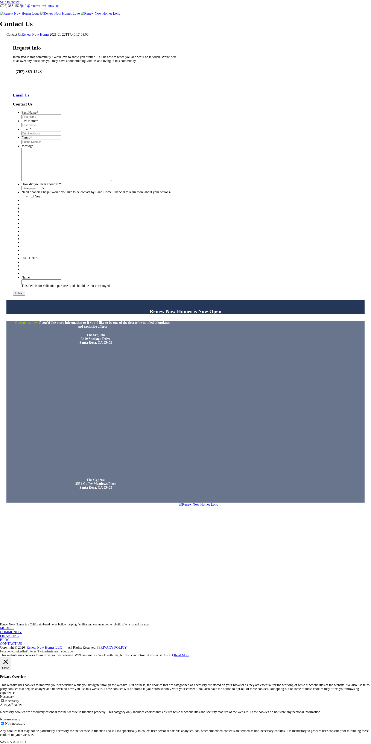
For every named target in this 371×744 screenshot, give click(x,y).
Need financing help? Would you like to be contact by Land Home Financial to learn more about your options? (96, 192)
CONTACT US (11, 643)
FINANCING (9, 636)
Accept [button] (168, 655)
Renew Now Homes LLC (44, 647)
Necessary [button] (7, 696)
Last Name (29, 121)
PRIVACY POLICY (113, 647)
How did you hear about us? (41, 184)
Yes (37, 196)
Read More (181, 655)
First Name (29, 112)
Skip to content (10, 2)
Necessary (12, 701)
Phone (26, 137)
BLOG (5, 640)
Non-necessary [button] (10, 719)
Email (26, 129)
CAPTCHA (29, 258)
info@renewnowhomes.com (41, 6)
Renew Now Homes (36, 34)
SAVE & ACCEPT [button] (13, 742)
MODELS (7, 628)
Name (25, 277)
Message (27, 146)
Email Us (21, 95)
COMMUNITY (11, 632)
